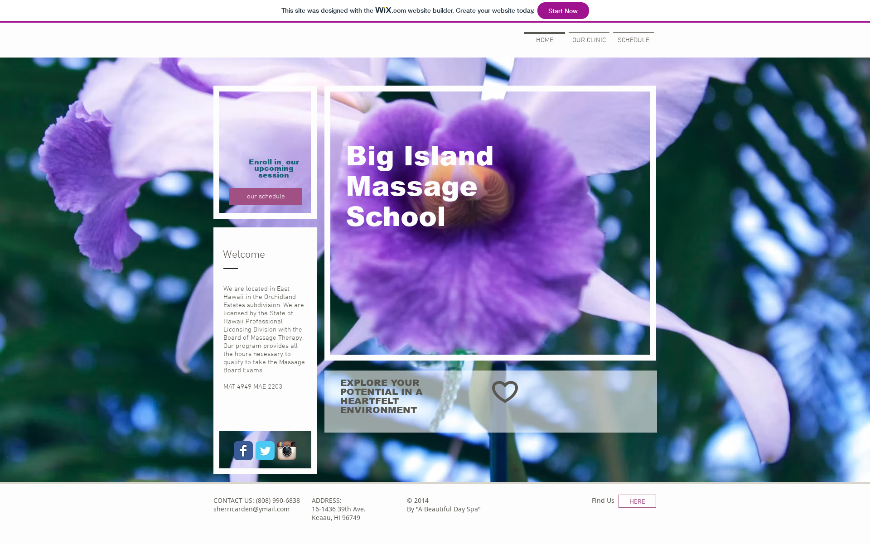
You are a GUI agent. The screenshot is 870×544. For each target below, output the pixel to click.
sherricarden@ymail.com (251, 509)
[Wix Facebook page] (243, 450)
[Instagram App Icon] (286, 450)
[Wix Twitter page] (265, 450)
